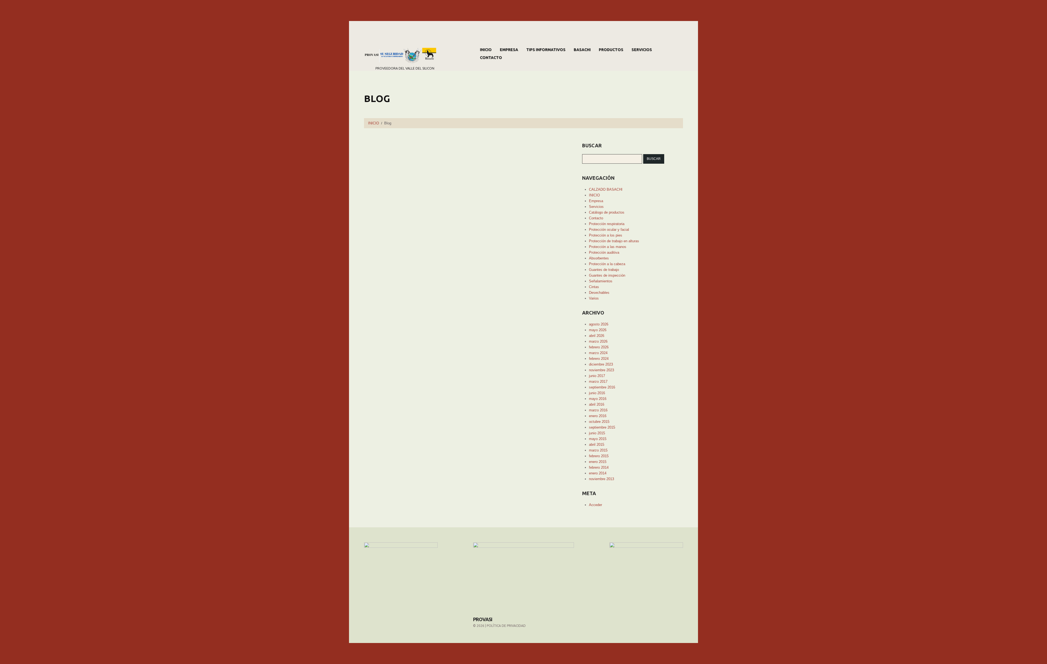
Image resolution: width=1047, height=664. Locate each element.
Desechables (599, 293)
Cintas (594, 287)
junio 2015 (597, 433)
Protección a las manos (607, 247)
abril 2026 (596, 336)
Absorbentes (599, 258)
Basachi (582, 49)
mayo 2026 (597, 330)
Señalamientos (600, 281)
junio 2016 (597, 393)
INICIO (486, 49)
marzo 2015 (598, 450)
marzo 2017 (598, 381)
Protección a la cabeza (607, 264)
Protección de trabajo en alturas (614, 241)
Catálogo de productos (606, 212)
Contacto (491, 57)
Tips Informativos (545, 49)
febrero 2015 (599, 456)
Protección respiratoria (606, 224)
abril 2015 (596, 444)
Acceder (595, 505)
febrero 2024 (599, 359)
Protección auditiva (604, 252)
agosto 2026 (598, 324)
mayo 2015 (597, 439)
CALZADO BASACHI (605, 189)
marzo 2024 (598, 353)
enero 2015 (597, 462)
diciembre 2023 (601, 364)
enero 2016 (597, 416)
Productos (611, 49)
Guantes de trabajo (604, 270)
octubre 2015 (599, 422)
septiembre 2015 (602, 427)
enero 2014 (597, 473)
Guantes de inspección (607, 275)
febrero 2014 (599, 467)
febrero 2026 (599, 347)
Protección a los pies (605, 235)
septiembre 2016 (602, 387)
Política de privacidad (506, 625)
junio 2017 (597, 376)
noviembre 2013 (601, 479)
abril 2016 (596, 404)
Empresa (509, 49)
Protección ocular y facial (609, 230)
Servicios (641, 49)
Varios (594, 298)
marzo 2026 (598, 341)
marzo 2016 (598, 410)
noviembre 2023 (601, 370)
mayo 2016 (597, 399)
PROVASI (482, 619)
